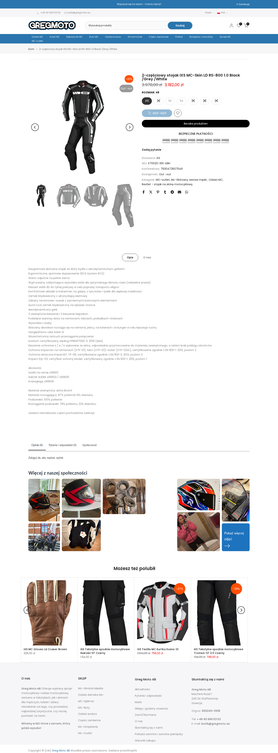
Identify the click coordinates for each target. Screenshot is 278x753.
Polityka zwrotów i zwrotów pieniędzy (159, 734)
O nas (147, 257)
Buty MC (94, 36)
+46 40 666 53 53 (50, 12)
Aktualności (142, 689)
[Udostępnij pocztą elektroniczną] (179, 192)
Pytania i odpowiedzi (148, 696)
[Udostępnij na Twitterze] (150, 192)
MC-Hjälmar (86, 701)
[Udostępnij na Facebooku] (143, 192)
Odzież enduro (113, 36)
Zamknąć (36, 4)
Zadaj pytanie (151, 149)
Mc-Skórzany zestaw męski (189, 179)
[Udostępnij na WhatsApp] (186, 192)
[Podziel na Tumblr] (165, 192)
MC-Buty (84, 708)
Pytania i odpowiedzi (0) (62, 445)
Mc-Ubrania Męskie (90, 688)
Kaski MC (55, 36)
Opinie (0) (37, 445)
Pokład (179, 36)
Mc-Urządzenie (88, 727)
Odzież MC (37, 36)
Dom (31, 49)
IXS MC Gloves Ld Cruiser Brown (45, 649)
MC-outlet (37, 41)
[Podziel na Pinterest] (158, 192)
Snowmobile (135, 36)
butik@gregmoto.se (79, 12)
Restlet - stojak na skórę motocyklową (167, 184)
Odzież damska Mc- (91, 695)
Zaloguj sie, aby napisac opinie (45, 458)
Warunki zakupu (145, 740)
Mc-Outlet (85, 733)
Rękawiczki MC (74, 36)
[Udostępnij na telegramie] (172, 192)
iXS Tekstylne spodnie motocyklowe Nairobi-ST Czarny (105, 651)
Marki (138, 702)
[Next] (129, 127)
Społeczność (89, 445)
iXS (158, 158)
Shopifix (132, 750)
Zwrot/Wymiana (145, 715)
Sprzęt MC (225, 36)
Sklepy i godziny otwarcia (151, 708)
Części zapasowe (159, 36)
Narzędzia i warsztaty (201, 36)
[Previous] (35, 127)
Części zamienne (89, 720)
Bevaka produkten (196, 123)
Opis (130, 257)
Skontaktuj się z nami (149, 728)
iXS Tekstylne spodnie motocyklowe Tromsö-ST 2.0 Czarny (218, 651)
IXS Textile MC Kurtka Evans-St (158, 649)
